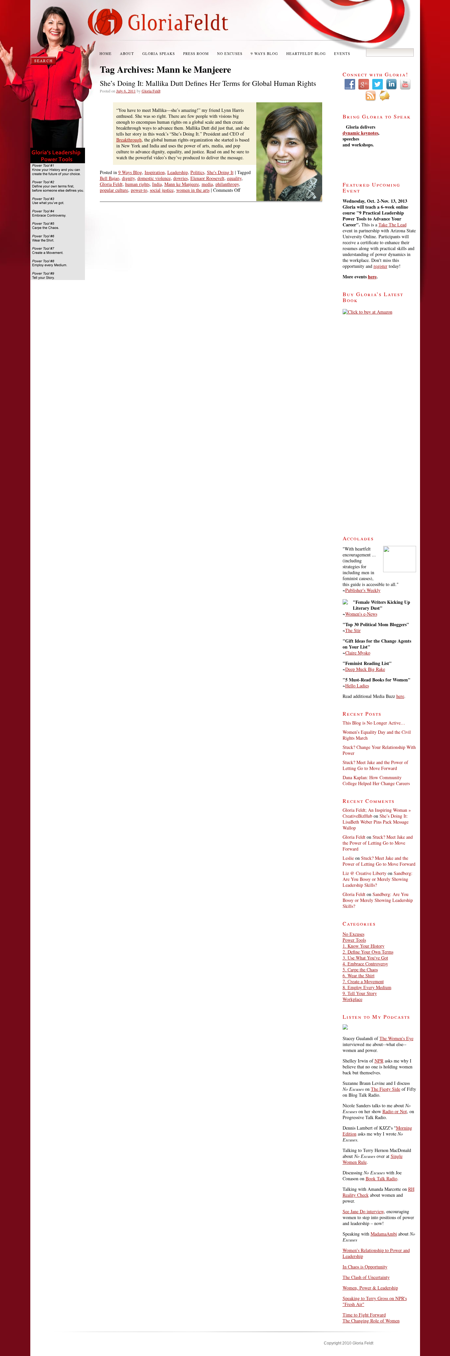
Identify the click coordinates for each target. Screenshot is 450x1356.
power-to (139, 190)
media (207, 184)
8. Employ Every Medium (367, 987)
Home (105, 53)
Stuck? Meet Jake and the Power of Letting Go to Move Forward (375, 765)
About (127, 53)
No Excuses (229, 53)
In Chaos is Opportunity (365, 1267)
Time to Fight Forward (364, 1315)
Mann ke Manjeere (181, 184)
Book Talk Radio (381, 1178)
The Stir (353, 630)
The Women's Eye (396, 1038)
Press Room (196, 53)
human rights (137, 184)
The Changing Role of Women (371, 1321)
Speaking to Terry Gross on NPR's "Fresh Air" (375, 1301)
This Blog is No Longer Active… (374, 723)
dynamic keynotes (360, 132)
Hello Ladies (357, 685)
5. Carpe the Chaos (360, 969)
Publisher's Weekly (362, 590)
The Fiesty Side (385, 1089)
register (380, 266)
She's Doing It (220, 172)
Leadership (177, 172)
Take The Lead (393, 224)
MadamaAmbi (384, 1234)
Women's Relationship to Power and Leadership (376, 1253)
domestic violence (154, 178)
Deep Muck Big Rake (365, 669)
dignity (128, 178)
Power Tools (354, 940)
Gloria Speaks (158, 53)
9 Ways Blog (264, 53)
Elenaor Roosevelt (207, 178)
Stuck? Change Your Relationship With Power (379, 750)
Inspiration (155, 172)
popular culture (114, 190)
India (157, 184)
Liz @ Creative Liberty (364, 873)
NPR (379, 1061)
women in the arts (193, 190)
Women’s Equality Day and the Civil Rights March (377, 735)
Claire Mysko (357, 653)
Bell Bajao (109, 178)
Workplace (352, 999)
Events (342, 53)
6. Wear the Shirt (359, 975)
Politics (197, 172)
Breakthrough (129, 140)
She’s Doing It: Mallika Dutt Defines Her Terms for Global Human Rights (208, 83)
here (372, 276)
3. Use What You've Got (365, 958)
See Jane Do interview (363, 1211)
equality (234, 178)
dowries (180, 178)
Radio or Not (394, 1111)
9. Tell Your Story (360, 993)
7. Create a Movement (363, 981)
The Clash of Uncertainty (366, 1277)
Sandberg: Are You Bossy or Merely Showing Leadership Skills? (377, 879)
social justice (162, 190)
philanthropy (227, 184)
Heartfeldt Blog (306, 53)
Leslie (348, 858)
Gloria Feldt (151, 90)
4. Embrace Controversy (365, 963)
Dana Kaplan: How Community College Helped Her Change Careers (376, 780)
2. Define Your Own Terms (368, 952)
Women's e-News (361, 614)
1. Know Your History (363, 946)
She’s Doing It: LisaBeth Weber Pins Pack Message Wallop (375, 822)
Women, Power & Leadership (370, 1288)
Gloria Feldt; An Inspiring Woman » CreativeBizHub (377, 813)
